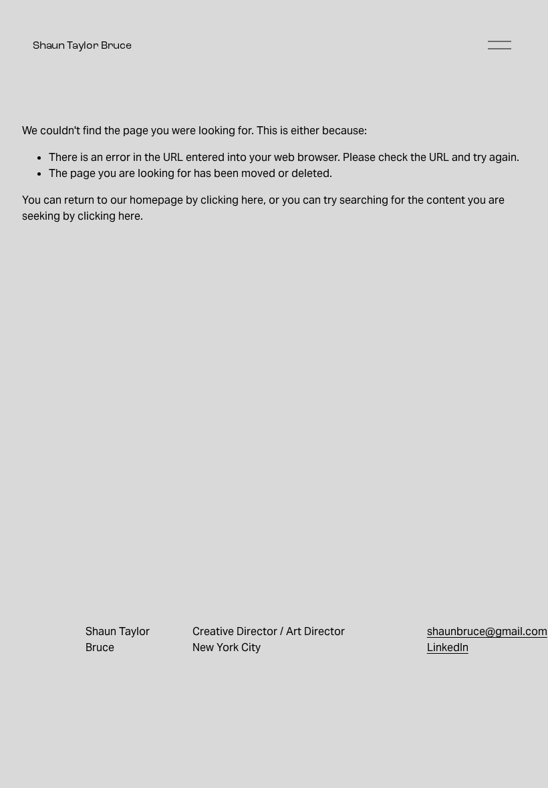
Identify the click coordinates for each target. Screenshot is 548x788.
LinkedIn (447, 647)
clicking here (231, 200)
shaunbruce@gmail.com (487, 631)
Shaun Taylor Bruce (82, 45)
